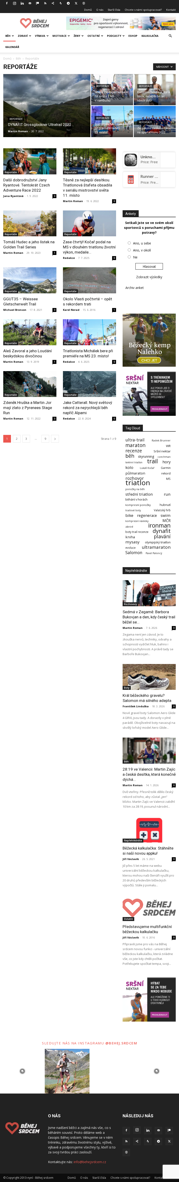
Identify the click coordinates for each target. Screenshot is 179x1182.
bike (129, 515)
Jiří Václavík (131, 859)
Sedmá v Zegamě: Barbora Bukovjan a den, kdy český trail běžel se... (149, 617)
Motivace (59, 35)
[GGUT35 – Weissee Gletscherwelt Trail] (29, 280)
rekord (166, 473)
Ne (135, 257)
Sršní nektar (162, 451)
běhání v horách (136, 499)
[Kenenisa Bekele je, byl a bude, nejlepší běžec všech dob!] (155, 89)
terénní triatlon (133, 462)
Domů (88, 9)
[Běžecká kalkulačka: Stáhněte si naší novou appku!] (149, 829)
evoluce (130, 547)
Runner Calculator (157, 176)
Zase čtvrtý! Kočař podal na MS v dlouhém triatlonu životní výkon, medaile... (89, 247)
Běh (7, 35)
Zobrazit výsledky (149, 277)
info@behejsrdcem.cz (90, 1162)
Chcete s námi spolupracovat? (143, 9)
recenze (133, 450)
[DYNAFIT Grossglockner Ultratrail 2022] (46, 111)
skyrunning (146, 456)
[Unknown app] (130, 164)
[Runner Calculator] (130, 184)
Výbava (40, 35)
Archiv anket (134, 287)
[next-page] (55, 439)
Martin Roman (18, 131)
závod (129, 526)
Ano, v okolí (142, 250)
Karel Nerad (71, 310)
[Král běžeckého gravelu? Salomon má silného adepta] (149, 677)
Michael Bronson (14, 310)
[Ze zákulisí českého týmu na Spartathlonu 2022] (155, 121)
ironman (159, 525)
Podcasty (114, 35)
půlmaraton (135, 473)
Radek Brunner (161, 440)
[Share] (52, 3)
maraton (135, 445)
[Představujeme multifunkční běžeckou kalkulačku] (149, 908)
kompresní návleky (136, 521)
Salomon (133, 552)
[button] (170, 36)
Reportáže (16, 119)
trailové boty (133, 510)
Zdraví (23, 35)
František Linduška (136, 706)
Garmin (166, 467)
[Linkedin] (22, 3)
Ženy (77, 35)
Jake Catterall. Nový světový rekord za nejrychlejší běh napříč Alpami (87, 407)
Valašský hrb (162, 510)
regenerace (147, 515)
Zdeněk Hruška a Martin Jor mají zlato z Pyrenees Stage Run (27, 407)
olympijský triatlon (158, 542)
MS (168, 478)
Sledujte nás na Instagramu (73, 1043)
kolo (129, 467)
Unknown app (153, 156)
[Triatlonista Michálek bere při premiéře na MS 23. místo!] (112, 121)
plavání (162, 536)
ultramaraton (156, 547)
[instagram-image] (22, 1071)
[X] (75, 3)
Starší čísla (114, 9)
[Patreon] (37, 3)
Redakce (69, 258)
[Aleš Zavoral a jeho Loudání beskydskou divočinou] (29, 332)
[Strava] (60, 3)
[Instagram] (14, 3)
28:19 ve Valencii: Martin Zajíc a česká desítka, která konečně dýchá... (149, 774)
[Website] (83, 3)
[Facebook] (6, 3)
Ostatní (93, 35)
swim (166, 515)
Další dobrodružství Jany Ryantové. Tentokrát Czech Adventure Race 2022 (26, 185)
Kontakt (171, 9)
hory (166, 461)
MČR (166, 520)
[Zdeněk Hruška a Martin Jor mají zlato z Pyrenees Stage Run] (29, 384)
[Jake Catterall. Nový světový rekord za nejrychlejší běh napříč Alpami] (89, 384)
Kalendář (12, 47)
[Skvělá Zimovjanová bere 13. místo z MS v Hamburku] (112, 89)
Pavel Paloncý (154, 553)
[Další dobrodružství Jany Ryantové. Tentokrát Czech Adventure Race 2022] (29, 161)
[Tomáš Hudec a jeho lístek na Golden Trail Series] (29, 223)
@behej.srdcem (121, 1043)
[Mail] (29, 3)
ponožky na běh (135, 489)
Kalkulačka (149, 35)
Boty (126, 687)
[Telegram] (68, 3)
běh (129, 455)
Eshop (132, 35)
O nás (99, 9)
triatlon (137, 482)
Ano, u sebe (142, 243)
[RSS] (45, 3)
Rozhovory (130, 604)
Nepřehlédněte (133, 840)
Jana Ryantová (13, 196)
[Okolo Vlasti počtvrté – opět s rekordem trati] (89, 280)
